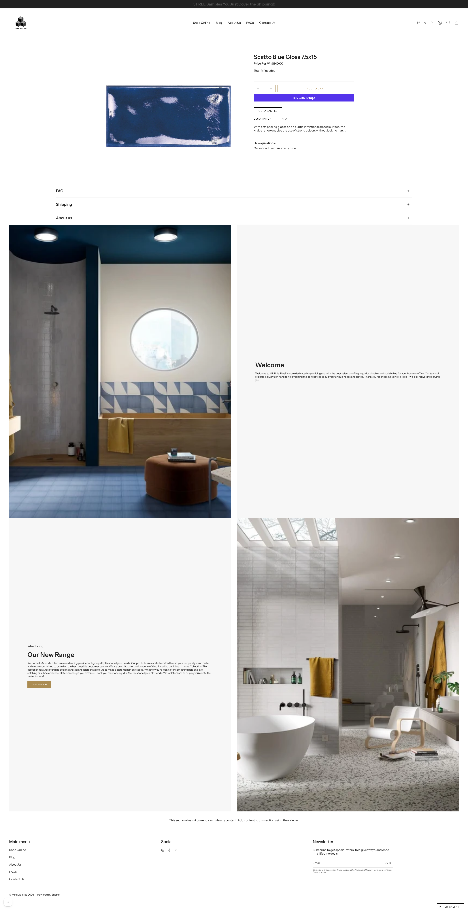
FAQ (59, 191)
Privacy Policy (372, 869)
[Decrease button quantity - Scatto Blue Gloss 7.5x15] (258, 88)
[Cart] (456, 22)
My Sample (452, 907)
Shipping (64, 204)
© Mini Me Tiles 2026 (21, 894)
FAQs (13, 872)
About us (64, 218)
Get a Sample (267, 110)
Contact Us (16, 879)
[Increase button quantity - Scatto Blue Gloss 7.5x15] (271, 88)
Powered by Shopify (48, 894)
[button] (201, 22)
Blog (12, 857)
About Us (15, 864)
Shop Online (17, 850)
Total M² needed (264, 70)
